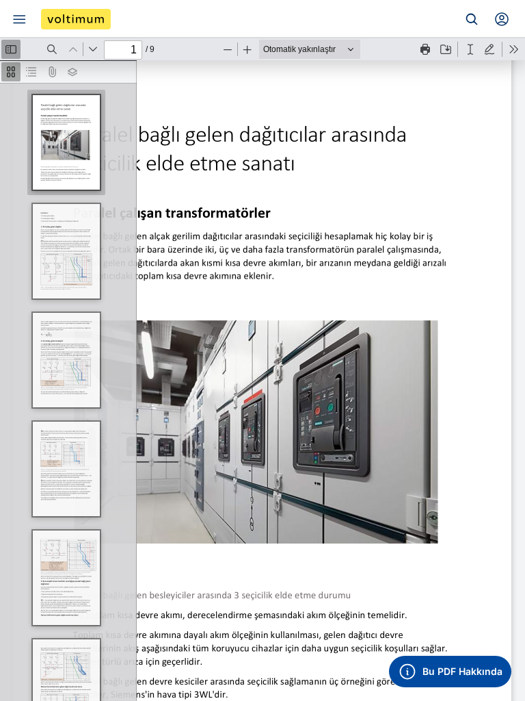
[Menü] (19, 19)
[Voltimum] (76, 19)
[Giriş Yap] (501, 19)
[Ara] (471, 19)
